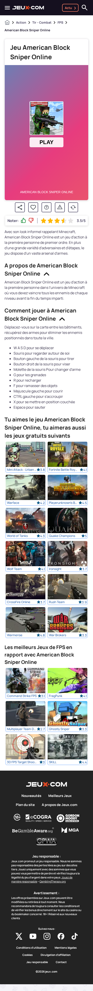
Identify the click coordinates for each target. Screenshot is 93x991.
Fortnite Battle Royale (64, 470)
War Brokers (57, 635)
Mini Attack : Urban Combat (22, 470)
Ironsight (55, 569)
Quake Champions (62, 536)
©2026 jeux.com (46, 971)
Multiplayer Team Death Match (22, 729)
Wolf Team (14, 569)
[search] (84, 7)
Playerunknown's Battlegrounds (64, 503)
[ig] (47, 936)
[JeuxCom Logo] (28, 7)
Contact (61, 962)
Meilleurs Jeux (60, 796)
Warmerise (14, 635)
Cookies (27, 955)
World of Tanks (17, 536)
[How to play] (46, 207)
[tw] (19, 936)
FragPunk (55, 696)
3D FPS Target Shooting (22, 762)
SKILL (52, 762)
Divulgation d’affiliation (56, 955)
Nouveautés (31, 796)
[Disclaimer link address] (38, 818)
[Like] (23, 220)
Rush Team (57, 602)
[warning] (60, 207)
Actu (68, 8)
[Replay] (73, 207)
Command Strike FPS (22, 696)
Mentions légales (66, 947)
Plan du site (25, 805)
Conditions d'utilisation (31, 947)
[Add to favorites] (33, 207)
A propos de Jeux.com (59, 805)
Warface (13, 503)
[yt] (33, 936)
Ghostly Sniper (59, 729)
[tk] (75, 936)
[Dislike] (31, 220)
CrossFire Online (18, 602)
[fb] (61, 936)
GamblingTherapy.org (53, 881)
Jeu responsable (37, 962)
